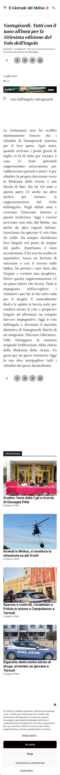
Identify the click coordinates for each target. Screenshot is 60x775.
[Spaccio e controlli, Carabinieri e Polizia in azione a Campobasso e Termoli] (30, 585)
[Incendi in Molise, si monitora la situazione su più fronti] (30, 531)
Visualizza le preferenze (30, 762)
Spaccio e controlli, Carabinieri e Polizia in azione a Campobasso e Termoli (28, 609)
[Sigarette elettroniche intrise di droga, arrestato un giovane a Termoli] (30, 642)
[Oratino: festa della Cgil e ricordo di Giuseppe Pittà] (30, 478)
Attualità (7, 49)
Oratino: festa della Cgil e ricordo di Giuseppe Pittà (28, 500)
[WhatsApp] (40, 60)
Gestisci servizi (29, 735)
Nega (30, 753)
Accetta (30, 744)
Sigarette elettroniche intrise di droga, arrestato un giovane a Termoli (27, 666)
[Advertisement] (30, 414)
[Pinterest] (32, 60)
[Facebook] (17, 60)
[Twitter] (25, 60)
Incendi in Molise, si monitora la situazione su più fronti (27, 553)
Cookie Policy (26, 770)
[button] (55, 704)
